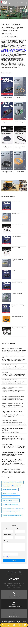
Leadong (22, 623)
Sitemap (11, 623)
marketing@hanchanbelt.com (14, 606)
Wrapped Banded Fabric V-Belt (10, 489)
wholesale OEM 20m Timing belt (10, 511)
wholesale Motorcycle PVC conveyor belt (12, 515)
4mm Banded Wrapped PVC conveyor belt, (12, 50)
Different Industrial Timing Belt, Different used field (13, 356)
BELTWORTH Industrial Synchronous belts (13, 396)
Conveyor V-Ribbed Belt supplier (10, 504)
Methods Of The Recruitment (9, 364)
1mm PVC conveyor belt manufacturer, (15, 49)
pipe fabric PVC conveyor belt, (13, 51)
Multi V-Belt (5, 372)
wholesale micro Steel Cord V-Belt (10, 497)
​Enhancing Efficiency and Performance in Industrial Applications (12, 388)
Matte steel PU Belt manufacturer (10, 500)
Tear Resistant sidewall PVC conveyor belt (12, 482)
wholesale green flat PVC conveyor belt (12, 485)
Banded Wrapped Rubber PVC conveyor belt (13, 508)
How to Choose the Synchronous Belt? (12, 348)
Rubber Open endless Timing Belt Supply (12, 403)
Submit (14, 560)
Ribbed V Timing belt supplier (9, 493)
